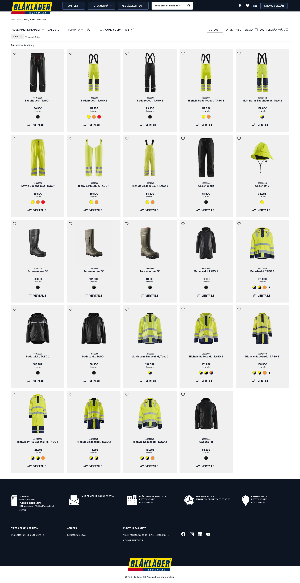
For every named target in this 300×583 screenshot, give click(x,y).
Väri (89, 30)
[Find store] (240, 6)
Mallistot (54, 30)
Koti (26, 20)
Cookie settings (133, 541)
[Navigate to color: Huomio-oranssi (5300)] (94, 117)
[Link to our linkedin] (200, 534)
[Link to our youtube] (208, 534)
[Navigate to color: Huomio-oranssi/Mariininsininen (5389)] (211, 373)
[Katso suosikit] (247, 6)
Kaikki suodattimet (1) (119, 30)
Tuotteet (72, 6)
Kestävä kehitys (132, 6)
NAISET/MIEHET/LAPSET (25, 30)
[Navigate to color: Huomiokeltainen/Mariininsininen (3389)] (262, 117)
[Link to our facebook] (183, 534)
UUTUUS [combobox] (213, 30)
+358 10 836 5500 (27, 499)
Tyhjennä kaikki (32, 37)
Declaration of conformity (27, 535)
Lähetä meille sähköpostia (97, 496)
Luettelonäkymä (271, 30)
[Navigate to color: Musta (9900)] (38, 117)
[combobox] (215, 30)
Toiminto (74, 30)
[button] (17, 36)
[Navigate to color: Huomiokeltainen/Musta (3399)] (259, 287)
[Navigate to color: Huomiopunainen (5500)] (99, 117)
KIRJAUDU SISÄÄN (76, 535)
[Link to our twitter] (191, 534)
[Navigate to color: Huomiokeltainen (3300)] (89, 117)
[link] (37, 90)
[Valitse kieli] (255, 6)
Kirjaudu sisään (274, 6)
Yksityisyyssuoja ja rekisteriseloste (146, 535)
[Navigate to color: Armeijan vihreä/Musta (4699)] (94, 287)
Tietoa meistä (99, 6)
